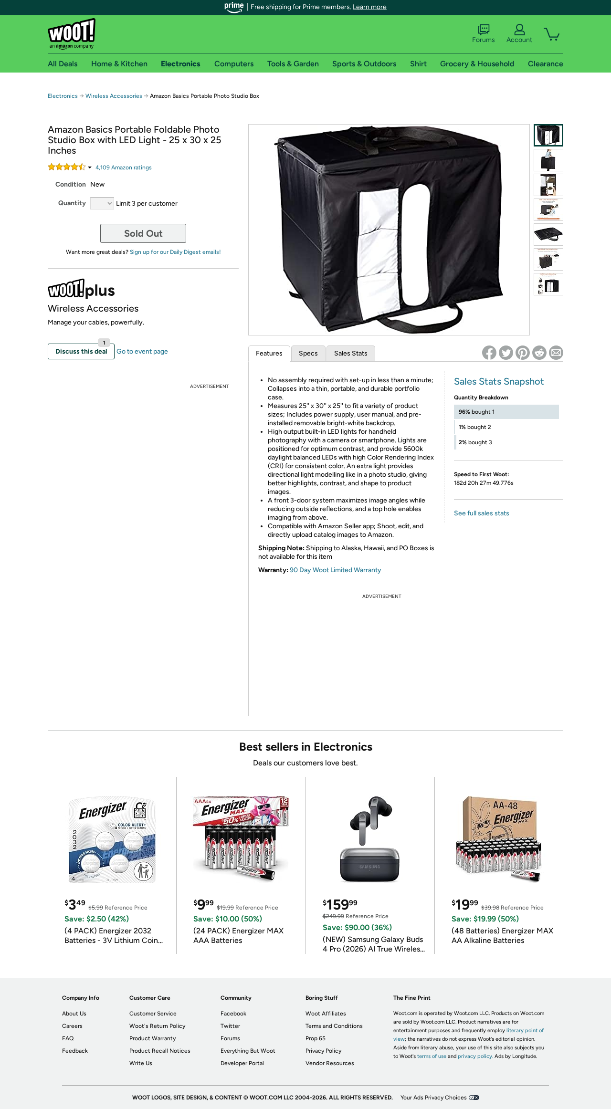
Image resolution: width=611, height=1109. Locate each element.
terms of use (431, 1056)
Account (519, 40)
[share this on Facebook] (489, 352)
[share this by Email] (556, 352)
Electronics (63, 96)
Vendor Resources (330, 1063)
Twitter (230, 1026)
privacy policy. (475, 1056)
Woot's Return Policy (157, 1026)
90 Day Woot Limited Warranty (335, 570)
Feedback (75, 1050)
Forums (483, 40)
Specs (308, 353)
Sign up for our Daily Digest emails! (175, 252)
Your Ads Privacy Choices (433, 1097)
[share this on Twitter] (506, 352)
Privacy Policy (323, 1050)
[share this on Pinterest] (523, 352)
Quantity (72, 203)
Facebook (233, 1013)
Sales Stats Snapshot (499, 381)
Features (269, 353)
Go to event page (142, 351)
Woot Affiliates (326, 1013)
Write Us (140, 1063)
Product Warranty (152, 1038)
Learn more (370, 7)
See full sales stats (481, 513)
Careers (72, 1026)
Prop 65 (316, 1038)
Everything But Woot (248, 1050)
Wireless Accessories (113, 96)
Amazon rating (123, 167)
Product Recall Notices (159, 1050)
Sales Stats (351, 353)
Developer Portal (242, 1063)
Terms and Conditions (334, 1026)
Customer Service (153, 1013)
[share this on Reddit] (539, 352)
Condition (70, 184)
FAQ (68, 1038)
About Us (74, 1013)
